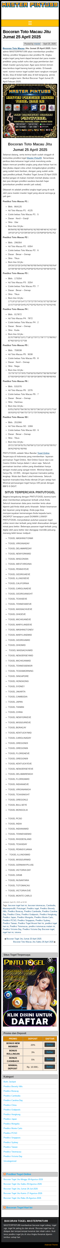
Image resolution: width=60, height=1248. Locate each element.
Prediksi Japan (9, 917)
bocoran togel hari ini (17, 905)
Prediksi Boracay (15, 911)
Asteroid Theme (51, 1245)
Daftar (50, 1044)
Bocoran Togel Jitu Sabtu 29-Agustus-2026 (23, 1184)
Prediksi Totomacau (19, 926)
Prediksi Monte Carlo (43, 917)
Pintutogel (21, 908)
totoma (18, 932)
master (37, 44)
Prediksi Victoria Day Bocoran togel (38, 929)
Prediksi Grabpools (30, 914)
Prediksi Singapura (26, 920)
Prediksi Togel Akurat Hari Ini (31, 923)
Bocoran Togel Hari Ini (19, 1207)
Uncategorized (10, 1161)
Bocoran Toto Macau (14, 48)
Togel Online (43, 453)
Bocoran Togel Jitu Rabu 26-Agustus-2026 (22, 1198)
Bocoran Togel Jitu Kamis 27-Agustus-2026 (23, 1193)
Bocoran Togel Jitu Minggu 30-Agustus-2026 (23, 1179)
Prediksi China (13, 914)
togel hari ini (8, 932)
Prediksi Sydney (43, 920)
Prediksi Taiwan (10, 923)
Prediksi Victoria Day (12, 929)
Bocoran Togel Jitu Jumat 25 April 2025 (23, 939)
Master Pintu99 (34, 158)
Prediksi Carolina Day (13, 1100)
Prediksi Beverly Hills (13, 1086)
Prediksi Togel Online (18, 1174)
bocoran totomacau (36, 905)
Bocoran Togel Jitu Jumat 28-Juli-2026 (21, 1189)
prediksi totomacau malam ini (42, 926)
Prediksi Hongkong (48, 914)
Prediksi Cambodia (32, 911)
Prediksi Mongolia (25, 917)
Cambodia (50, 905)
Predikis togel (33, 908)
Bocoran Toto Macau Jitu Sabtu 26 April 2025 (33, 942)
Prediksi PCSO (9, 920)
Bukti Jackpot (10, 1082)
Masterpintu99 (9, 908)
